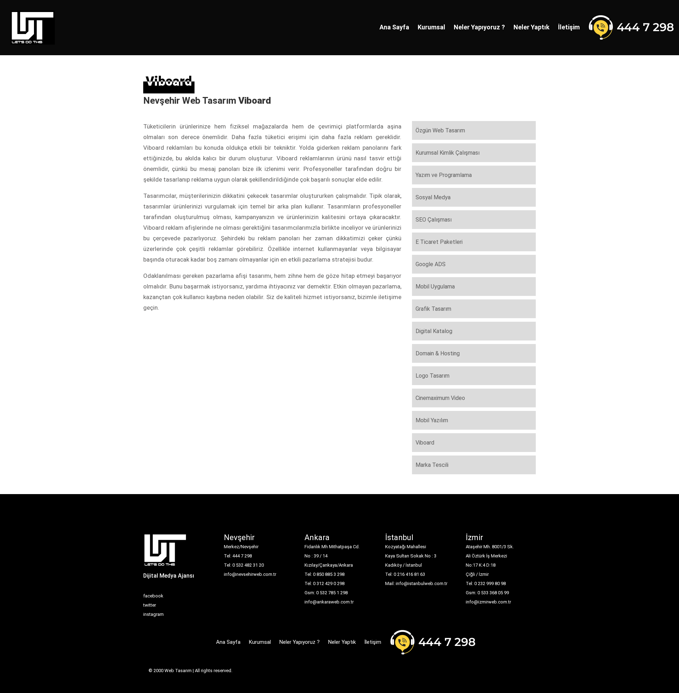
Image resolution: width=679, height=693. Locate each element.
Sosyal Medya (433, 197)
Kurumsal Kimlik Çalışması (448, 152)
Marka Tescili (432, 465)
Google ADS (431, 264)
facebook (153, 595)
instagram (153, 614)
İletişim (569, 27)
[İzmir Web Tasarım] (165, 552)
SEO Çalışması (434, 219)
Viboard (425, 442)
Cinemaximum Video (440, 398)
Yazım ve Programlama (444, 175)
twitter (149, 605)
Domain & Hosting (438, 353)
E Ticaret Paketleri (439, 242)
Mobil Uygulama (435, 286)
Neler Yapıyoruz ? (479, 27)
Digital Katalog (434, 331)
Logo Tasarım (432, 375)
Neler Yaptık (531, 27)
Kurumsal (431, 27)
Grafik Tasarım (433, 308)
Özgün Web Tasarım (440, 130)
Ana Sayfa (394, 27)
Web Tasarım (178, 670)
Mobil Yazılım (432, 420)
